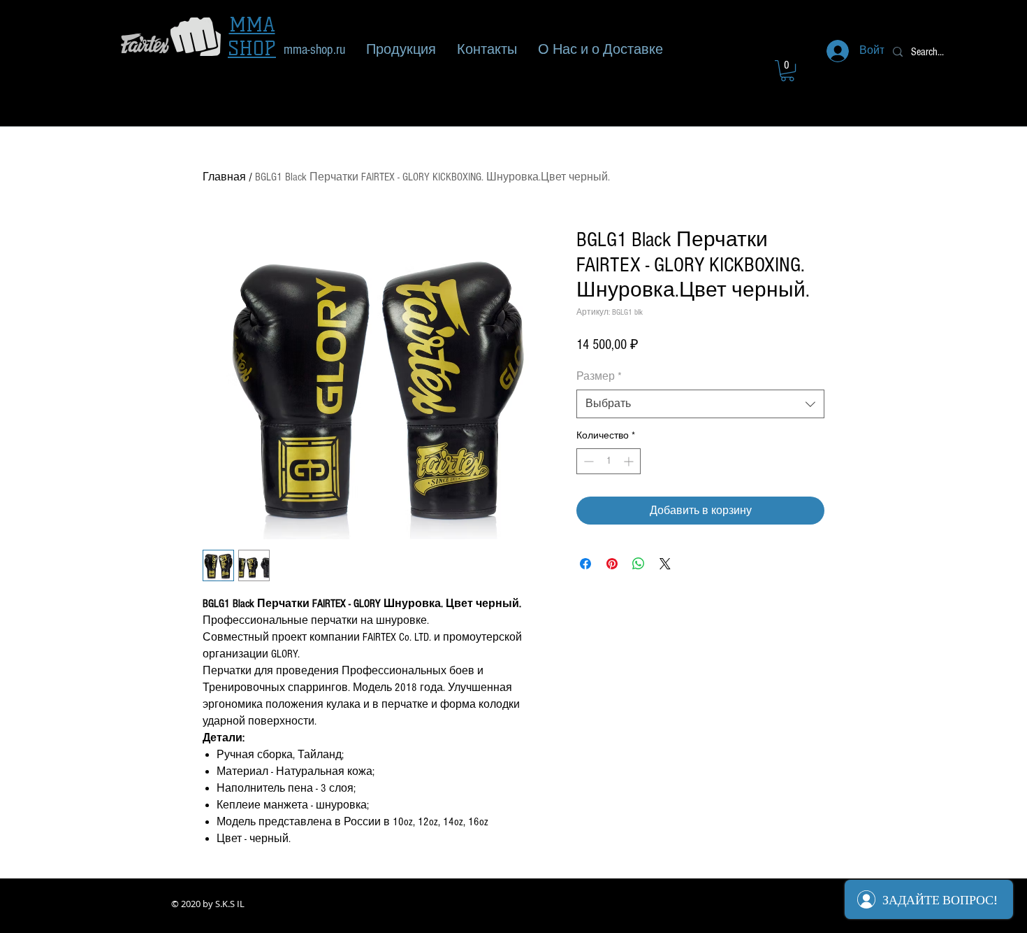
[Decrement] (587, 461)
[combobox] (700, 404)
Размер (599, 376)
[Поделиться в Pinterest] (612, 563)
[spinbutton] (608, 461)
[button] (787, 70)
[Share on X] (665, 563)
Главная (224, 177)
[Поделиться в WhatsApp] (638, 563)
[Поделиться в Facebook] (585, 563)
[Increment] (630, 461)
